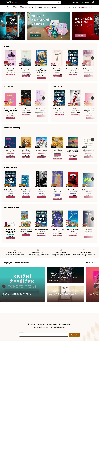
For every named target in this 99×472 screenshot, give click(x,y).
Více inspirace (90, 262)
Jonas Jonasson (41, 73)
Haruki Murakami (57, 193)
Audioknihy (24, 7)
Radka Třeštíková (39, 112)
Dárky (59, 7)
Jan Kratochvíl (88, 191)
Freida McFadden (75, 110)
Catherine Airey (41, 191)
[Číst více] (48, 26)
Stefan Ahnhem (88, 233)
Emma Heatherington (41, 151)
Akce (76, 7)
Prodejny (64, 7)
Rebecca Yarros (26, 191)
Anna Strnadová (26, 72)
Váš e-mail (21, 332)
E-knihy (16, 7)
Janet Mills (61, 151)
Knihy (10, 7)
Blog (70, 7)
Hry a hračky (39, 7)
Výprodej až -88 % (71, 226)
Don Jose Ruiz (57, 153)
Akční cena (69, 224)
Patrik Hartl (10, 113)
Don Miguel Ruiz (54, 151)
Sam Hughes (73, 153)
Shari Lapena (73, 70)
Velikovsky (46, 112)
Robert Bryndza (26, 110)
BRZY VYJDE (7, 105)
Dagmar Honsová (10, 151)
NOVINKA (6, 65)
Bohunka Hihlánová (88, 151)
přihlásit (74, 334)
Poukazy (32, 7)
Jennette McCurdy (88, 72)
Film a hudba (46, 7)
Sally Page (57, 231)
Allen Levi (57, 72)
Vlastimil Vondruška (26, 151)
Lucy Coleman (73, 231)
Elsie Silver (10, 70)
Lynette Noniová (73, 191)
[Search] (59, 2)
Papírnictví (54, 7)
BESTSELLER (7, 63)
